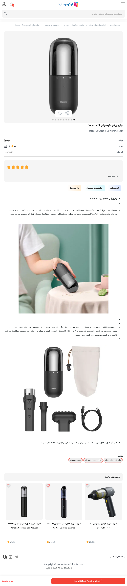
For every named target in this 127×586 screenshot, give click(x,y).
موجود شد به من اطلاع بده (87, 581)
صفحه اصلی (115, 25)
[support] (4, 557)
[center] (5, 14)
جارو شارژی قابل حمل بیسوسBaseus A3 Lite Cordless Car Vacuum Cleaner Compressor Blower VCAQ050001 (24, 526)
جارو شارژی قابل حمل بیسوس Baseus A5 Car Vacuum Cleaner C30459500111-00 (64, 526)
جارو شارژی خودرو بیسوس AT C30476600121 (103, 526)
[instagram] (10, 557)
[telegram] (16, 557)
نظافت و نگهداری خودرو (74, 25)
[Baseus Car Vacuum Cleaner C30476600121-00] (103, 501)
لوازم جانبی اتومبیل (97, 25)
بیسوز (7, 140)
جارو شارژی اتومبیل (52, 25)
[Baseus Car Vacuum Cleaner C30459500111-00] (63, 501)
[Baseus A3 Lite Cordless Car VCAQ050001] (24, 501)
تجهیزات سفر (75, 460)
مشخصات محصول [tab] (94, 188)
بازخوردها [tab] (74, 188)
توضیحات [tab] (114, 188)
